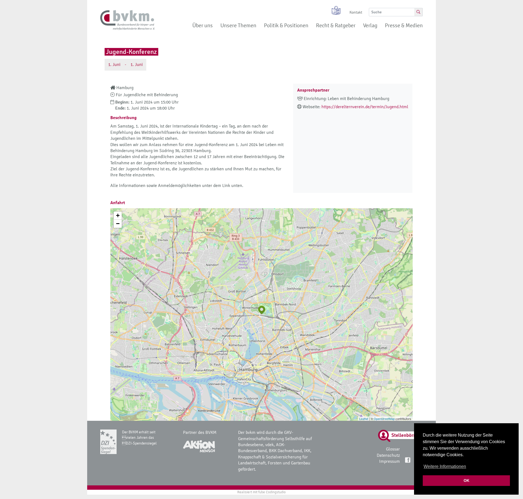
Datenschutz (388, 455)
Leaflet (363, 418)
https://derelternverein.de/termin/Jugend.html (364, 106)
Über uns (202, 25)
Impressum (389, 461)
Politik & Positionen (286, 25)
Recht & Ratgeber (335, 25)
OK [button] (466, 480)
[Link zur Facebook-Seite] (408, 459)
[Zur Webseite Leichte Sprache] (334, 10)
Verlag (370, 25)
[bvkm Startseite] (127, 20)
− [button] (118, 223)
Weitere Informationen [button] (445, 466)
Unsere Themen (238, 25)
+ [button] (118, 215)
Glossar (393, 449)
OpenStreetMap (384, 418)
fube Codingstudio (272, 492)
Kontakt (355, 12)
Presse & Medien (404, 25)
